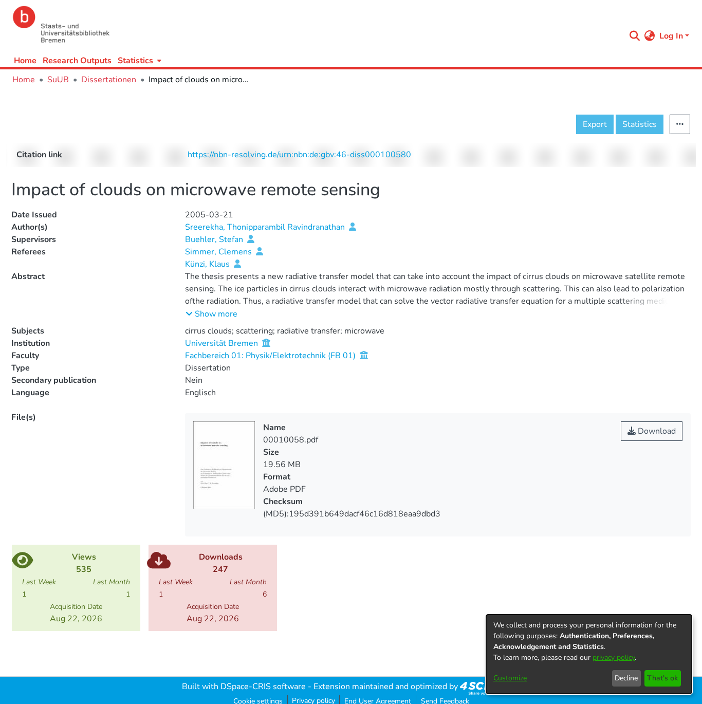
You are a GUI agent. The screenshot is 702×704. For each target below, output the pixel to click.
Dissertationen (108, 79)
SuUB (58, 79)
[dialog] (589, 654)
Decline (626, 678)
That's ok (662, 678)
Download (656, 431)
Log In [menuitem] (671, 36)
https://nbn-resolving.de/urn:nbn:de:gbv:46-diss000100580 (299, 154)
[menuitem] (138, 60)
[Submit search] (635, 36)
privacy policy (614, 657)
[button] (211, 314)
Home (25, 60)
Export (595, 124)
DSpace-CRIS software (263, 686)
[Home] (316, 24)
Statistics (639, 124)
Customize (510, 678)
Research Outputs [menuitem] (77, 60)
